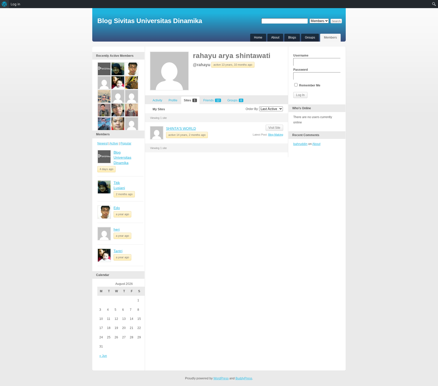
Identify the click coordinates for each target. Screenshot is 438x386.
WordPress (221, 378)
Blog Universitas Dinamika (122, 157)
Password (300, 69)
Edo (117, 208)
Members (330, 37)
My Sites (159, 109)
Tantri (118, 251)
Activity (157, 100)
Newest (102, 143)
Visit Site (274, 128)
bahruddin (300, 144)
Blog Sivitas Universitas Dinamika (149, 21)
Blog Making (275, 134)
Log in (15, 4)
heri (117, 229)
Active (114, 143)
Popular (125, 143)
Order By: (252, 109)
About (275, 37)
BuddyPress (243, 378)
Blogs (292, 37)
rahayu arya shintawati (231, 56)
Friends (211, 100)
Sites (189, 100)
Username (300, 55)
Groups (310, 37)
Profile (173, 100)
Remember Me (309, 85)
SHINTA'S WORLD (181, 128)
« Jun (103, 356)
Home (258, 37)
